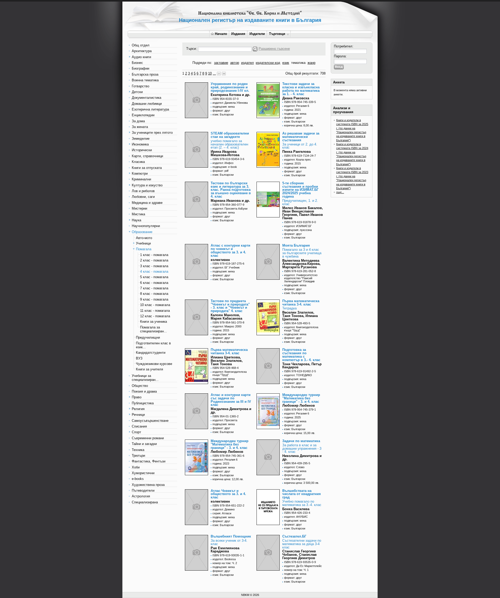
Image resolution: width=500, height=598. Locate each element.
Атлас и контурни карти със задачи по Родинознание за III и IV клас (231, 400)
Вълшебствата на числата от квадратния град (301, 494)
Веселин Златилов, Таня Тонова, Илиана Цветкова (300, 315)
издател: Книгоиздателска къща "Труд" (301, 329)
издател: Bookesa (224, 559)
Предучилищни (148, 337)
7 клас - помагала (154, 288)
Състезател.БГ (294, 536)
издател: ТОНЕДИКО (298, 375)
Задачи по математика (301, 441)
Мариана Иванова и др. (230, 201)
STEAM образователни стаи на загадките (230, 135)
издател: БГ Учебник (226, 267)
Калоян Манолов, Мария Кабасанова (226, 316)
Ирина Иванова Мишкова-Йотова (225, 153)
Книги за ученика (153, 322)
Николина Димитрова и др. (302, 457)
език (285, 63)
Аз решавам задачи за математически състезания (300, 136)
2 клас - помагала (154, 260)
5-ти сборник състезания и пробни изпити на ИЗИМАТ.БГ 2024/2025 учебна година (300, 189)
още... (340, 192)
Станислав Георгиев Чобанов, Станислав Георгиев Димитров (299, 554)
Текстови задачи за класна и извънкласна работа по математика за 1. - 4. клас (301, 89)
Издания (238, 34)
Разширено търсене (274, 49)
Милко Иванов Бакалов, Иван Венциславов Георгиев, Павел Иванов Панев (302, 213)
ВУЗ (139, 358)
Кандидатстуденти (150, 353)
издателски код (268, 63)
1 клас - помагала (154, 255)
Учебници (143, 243)
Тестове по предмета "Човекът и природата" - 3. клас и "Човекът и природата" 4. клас (230, 306)
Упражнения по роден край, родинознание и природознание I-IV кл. (230, 87)
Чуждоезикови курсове (154, 364)
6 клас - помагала (154, 283)
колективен (220, 260)
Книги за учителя (149, 369)
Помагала (143, 249)
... (214, 73)
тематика (298, 63)
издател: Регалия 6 (296, 105)
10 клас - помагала (155, 305)
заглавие (221, 63)
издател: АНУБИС (296, 516)
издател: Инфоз (223, 162)
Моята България (296, 245)
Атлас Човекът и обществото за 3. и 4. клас (228, 494)
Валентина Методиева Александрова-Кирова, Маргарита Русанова (301, 264)
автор (234, 63)
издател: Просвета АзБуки (230, 208)
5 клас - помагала (154, 277)
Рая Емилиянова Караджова (225, 549)
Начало (221, 34)
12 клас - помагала (155, 316)
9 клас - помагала (154, 299)
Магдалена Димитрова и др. (231, 410)
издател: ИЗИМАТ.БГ (298, 226)
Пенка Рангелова (296, 152)
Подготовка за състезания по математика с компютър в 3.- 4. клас (301, 355)
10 (210, 73)
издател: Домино (224, 509)
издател (247, 63)
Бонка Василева (295, 509)
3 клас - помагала (154, 266)
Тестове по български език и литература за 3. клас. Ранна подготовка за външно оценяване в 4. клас (231, 189)
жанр (311, 63)
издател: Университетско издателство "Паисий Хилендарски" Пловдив (300, 278)
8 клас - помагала (154, 294)
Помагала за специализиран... (153, 329)
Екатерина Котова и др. (230, 95)
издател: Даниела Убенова (230, 102)
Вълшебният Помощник (231, 536)
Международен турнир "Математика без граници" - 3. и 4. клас (301, 398)
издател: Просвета (225, 420)
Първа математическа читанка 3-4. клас (300, 302)
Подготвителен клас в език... (153, 345)
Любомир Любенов (298, 405)
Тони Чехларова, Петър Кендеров (302, 365)
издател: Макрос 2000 (227, 326)
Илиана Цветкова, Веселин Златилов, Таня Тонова (227, 360)
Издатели (257, 34)
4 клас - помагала (154, 271)
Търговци (277, 34)
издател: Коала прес (297, 159)
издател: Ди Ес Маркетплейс (303, 566)
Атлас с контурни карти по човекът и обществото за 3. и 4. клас (230, 250)
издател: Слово (294, 467)
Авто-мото (144, 238)
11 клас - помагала (155, 311)
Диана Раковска (295, 98)
